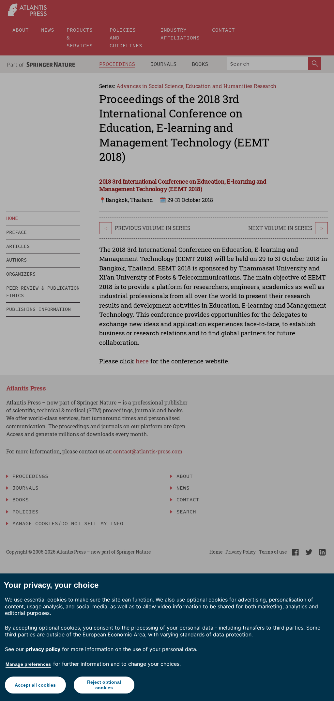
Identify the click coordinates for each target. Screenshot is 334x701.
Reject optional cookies (104, 684)
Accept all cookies (35, 685)
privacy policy (42, 649)
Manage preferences (28, 664)
